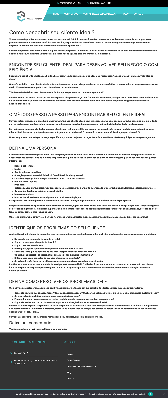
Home (56, 14)
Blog (126, 14)
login (33, 329)
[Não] (164, 394)
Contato (138, 14)
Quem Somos (71, 14)
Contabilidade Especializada (99, 14)
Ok (151, 394)
